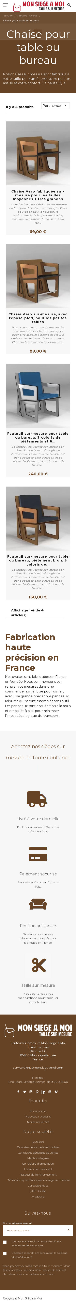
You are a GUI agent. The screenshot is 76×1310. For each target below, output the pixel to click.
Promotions (38, 1111)
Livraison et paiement (38, 1169)
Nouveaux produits (38, 1116)
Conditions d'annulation (38, 1163)
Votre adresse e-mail (17, 1223)
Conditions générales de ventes (38, 1152)
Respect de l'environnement (38, 1174)
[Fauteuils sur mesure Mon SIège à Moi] (38, 6)
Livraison (38, 1141)
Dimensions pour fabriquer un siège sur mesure (38, 1180)
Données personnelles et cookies (38, 1147)
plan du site (38, 1191)
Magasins (38, 1196)
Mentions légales (38, 1158)
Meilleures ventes (38, 1122)
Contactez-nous (38, 1185)
